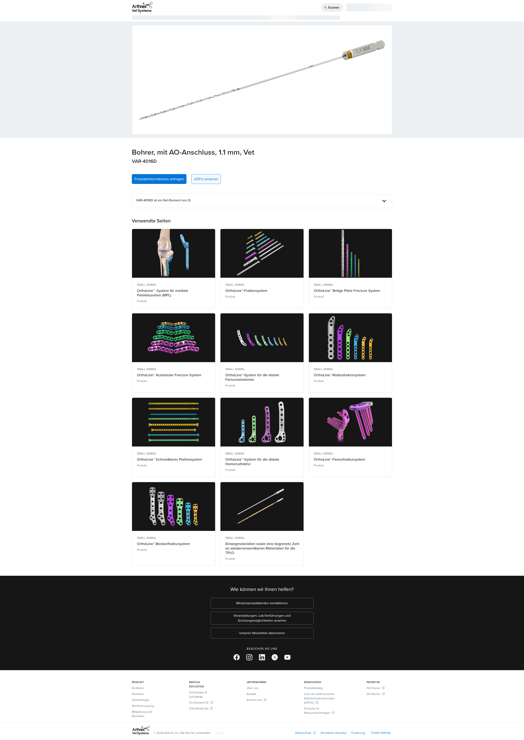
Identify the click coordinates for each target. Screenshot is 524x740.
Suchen (331, 7)
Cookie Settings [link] (381, 733)
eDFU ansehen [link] (206, 179)
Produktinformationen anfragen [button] (159, 179)
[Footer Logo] (141, 730)
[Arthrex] (142, 7)
